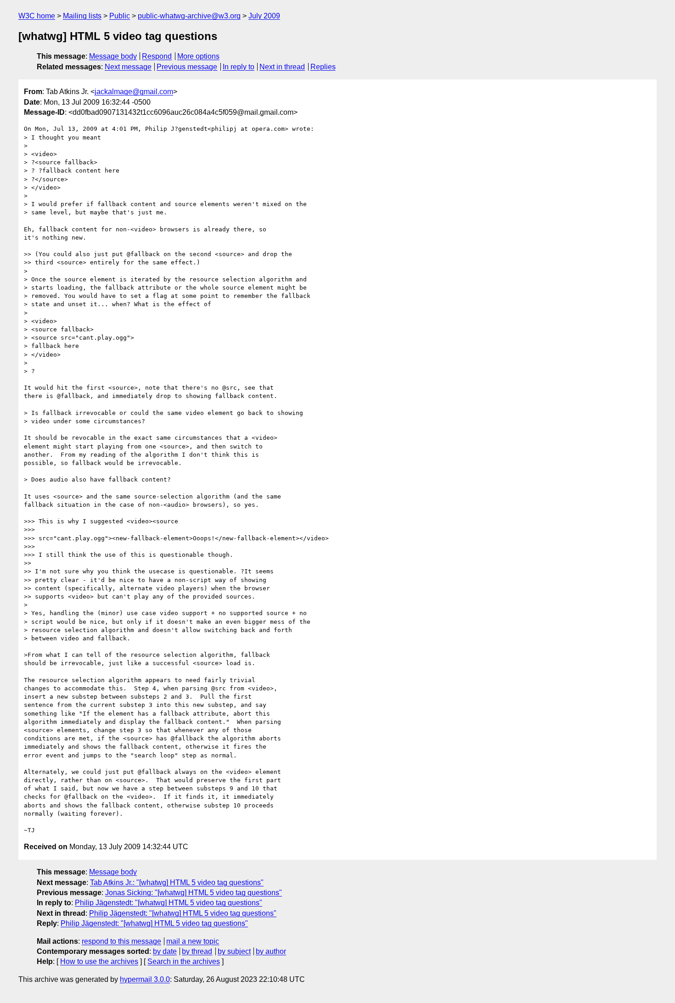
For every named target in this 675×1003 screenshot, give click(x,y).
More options (198, 56)
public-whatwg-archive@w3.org (189, 16)
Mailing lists (82, 16)
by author (271, 951)
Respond (157, 56)
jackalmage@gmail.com (134, 91)
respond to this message (121, 941)
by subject (234, 951)
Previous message (187, 67)
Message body (113, 56)
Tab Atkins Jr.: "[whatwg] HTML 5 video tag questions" (177, 882)
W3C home (36, 16)
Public (119, 16)
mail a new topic (192, 941)
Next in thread (282, 67)
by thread (197, 951)
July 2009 (264, 16)
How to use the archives (99, 961)
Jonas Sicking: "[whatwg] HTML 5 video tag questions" (193, 893)
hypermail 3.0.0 (145, 979)
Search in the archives (183, 961)
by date (165, 951)
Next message (128, 67)
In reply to (238, 67)
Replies (323, 67)
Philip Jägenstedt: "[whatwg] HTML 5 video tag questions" (168, 903)
